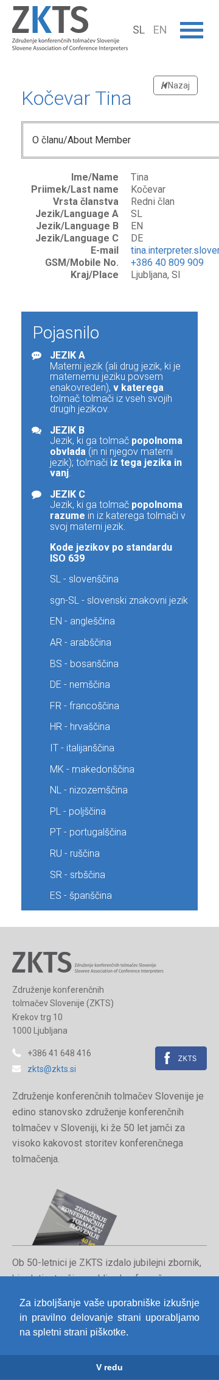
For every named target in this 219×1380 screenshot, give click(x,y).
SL (140, 29)
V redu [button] (109, 1367)
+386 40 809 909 (167, 262)
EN (160, 29)
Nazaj (178, 85)
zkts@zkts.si (51, 1069)
